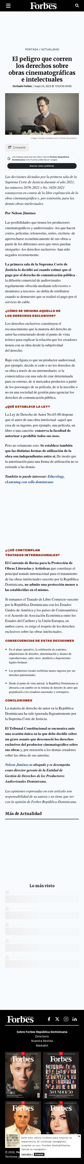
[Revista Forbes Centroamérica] (23, 1124)
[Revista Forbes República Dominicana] (61, 1075)
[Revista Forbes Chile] (23, 1075)
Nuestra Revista (42, 1041)
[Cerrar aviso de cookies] (79, 1136)
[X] (57, 1019)
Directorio (42, 1036)
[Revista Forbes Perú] (61, 1124)
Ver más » (27, 1154)
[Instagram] (66, 1019)
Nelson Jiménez (17, 764)
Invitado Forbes (22, 86)
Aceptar (39, 1154)
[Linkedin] (74, 1019)
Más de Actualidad (23, 813)
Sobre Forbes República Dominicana (42, 1032)
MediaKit (42, 1045)
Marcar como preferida (42, 166)
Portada (31, 49)
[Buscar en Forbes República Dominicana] (77, 6)
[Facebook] (48, 1019)
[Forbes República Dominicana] (43, 5)
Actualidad (50, 49)
